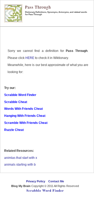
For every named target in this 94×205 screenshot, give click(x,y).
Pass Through (38, 7)
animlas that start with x (20, 158)
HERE (29, 58)
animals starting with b (20, 164)
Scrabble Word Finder (45, 190)
